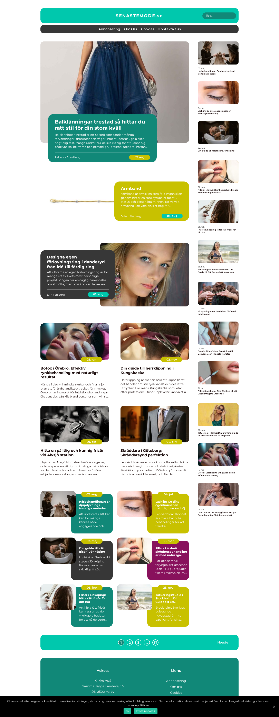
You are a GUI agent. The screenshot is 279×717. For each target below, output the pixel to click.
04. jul (168, 494)
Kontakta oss (169, 29)
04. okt (171, 442)
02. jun (91, 359)
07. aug (140, 157)
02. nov (171, 359)
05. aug (172, 215)
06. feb (92, 587)
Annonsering (109, 29)
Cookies (147, 29)
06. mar (168, 541)
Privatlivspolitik (145, 711)
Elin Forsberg (56, 294)
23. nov (168, 587)
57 (155, 643)
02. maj (92, 541)
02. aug (98, 294)
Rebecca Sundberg (67, 157)
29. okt (91, 442)
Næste (222, 642)
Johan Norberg (131, 216)
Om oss (130, 29)
